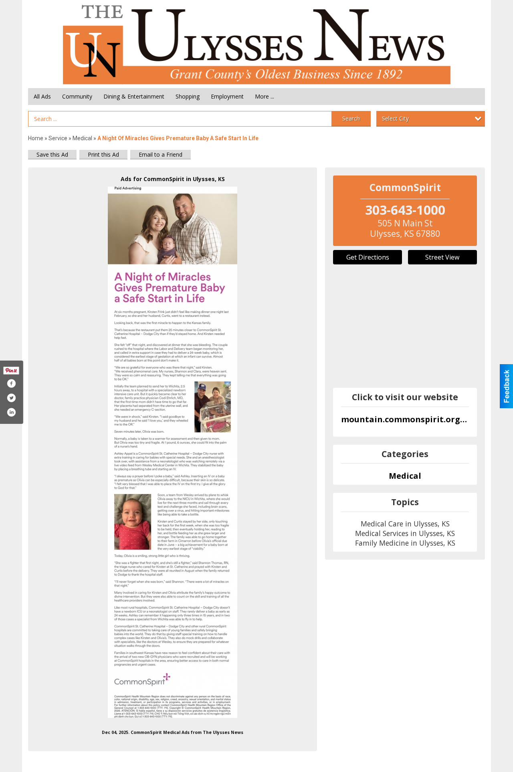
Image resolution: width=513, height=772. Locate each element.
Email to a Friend (160, 154)
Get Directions (367, 257)
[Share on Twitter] (11, 397)
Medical (83, 138)
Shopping (188, 96)
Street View (442, 257)
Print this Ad (103, 154)
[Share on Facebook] (11, 383)
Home (35, 138)
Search (351, 118)
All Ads (42, 96)
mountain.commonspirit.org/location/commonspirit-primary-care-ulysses (405, 419)
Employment (227, 96)
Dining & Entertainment (133, 96)
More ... (264, 96)
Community (77, 96)
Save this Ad (52, 154)
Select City (395, 118)
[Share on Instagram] (11, 412)
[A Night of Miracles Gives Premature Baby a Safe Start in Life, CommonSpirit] (172, 452)
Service (57, 138)
